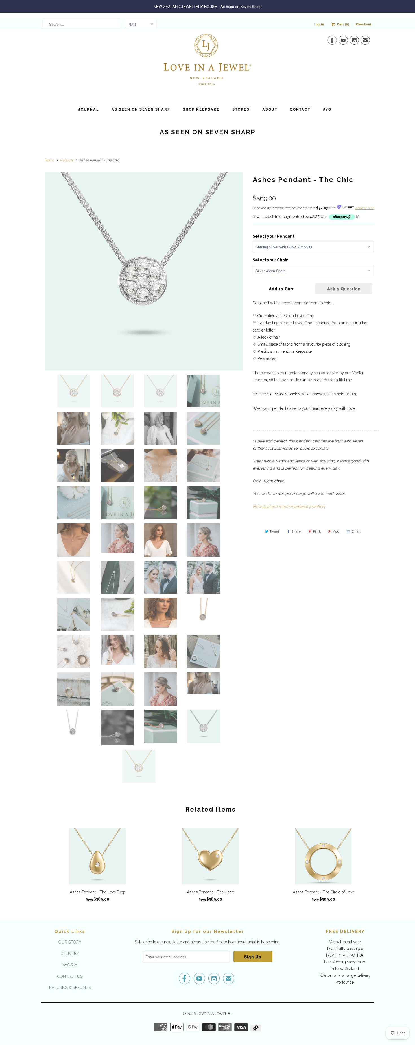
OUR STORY (69, 942)
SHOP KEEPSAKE (201, 109)
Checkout (363, 24)
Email (355, 531)
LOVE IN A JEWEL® (213, 1014)
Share (296, 531)
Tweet (274, 531)
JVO (327, 109)
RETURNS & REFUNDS (70, 987)
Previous (42, 371)
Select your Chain (271, 260)
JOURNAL (88, 109)
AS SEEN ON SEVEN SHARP (141, 109)
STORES (241, 109)
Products (66, 160)
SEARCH (69, 964)
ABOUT (269, 109)
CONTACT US (69, 976)
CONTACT (300, 109)
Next (246, 371)
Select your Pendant (273, 236)
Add (336, 531)
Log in (319, 24)
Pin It (317, 531)
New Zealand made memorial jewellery (289, 506)
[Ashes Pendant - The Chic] (144, 271)
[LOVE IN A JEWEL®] (207, 64)
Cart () (342, 24)
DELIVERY (70, 953)
